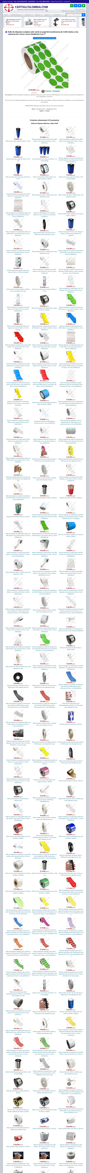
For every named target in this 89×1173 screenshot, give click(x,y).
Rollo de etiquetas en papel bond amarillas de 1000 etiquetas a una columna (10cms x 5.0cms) (44, 761)
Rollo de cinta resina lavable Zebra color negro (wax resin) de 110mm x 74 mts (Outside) (18, 327)
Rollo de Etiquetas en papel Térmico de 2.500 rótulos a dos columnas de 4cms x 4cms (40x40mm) (18, 629)
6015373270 (23, 1)
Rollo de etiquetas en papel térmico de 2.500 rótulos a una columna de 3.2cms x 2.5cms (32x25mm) (44, 365)
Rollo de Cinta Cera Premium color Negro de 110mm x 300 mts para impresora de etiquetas (71, 233)
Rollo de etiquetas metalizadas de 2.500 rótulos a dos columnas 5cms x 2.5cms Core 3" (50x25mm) (18, 1165)
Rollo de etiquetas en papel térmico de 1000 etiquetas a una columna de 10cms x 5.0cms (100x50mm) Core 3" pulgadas (71, 516)
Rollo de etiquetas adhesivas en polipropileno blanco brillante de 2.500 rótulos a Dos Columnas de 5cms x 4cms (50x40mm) (18, 610)
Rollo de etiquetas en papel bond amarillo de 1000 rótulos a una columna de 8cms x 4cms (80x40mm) (44, 327)
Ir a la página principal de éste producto (44, 38)
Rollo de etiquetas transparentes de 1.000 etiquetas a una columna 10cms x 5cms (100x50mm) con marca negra (44, 1072)
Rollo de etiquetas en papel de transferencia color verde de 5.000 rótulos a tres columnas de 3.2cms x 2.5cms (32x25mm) (44, 648)
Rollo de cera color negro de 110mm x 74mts (18, 141)
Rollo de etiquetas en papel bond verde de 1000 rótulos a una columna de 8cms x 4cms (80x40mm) (70, 309)
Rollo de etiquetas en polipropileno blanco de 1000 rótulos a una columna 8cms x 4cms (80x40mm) (18, 233)
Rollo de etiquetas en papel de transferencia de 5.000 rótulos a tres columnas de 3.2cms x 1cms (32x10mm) (70, 159)
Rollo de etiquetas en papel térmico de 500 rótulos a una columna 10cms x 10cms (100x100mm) (18, 761)
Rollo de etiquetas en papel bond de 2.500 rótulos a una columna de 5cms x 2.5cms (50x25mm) (18, 252)
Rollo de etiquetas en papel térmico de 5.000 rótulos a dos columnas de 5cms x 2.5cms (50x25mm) (18, 856)
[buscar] (83, 14)
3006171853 (45, 1)
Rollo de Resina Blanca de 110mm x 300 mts (70, 1128)
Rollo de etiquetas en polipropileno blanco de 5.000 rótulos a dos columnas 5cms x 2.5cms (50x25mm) (18, 1032)
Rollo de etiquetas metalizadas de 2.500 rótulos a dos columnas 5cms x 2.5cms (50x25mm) (71, 1146)
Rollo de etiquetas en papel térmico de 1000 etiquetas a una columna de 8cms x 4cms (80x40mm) (71, 592)
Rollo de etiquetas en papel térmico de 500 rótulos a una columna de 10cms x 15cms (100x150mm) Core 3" (44, 573)
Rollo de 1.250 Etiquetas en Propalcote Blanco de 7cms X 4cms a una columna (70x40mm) (44, 214)
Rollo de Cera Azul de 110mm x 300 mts (71, 724)
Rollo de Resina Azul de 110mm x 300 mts (44, 1128)
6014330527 (31, 1)
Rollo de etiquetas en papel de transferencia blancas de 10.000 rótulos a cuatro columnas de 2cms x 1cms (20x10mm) (70, 271)
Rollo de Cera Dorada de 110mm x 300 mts (71, 780)
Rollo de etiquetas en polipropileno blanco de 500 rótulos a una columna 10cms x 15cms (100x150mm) (18, 818)
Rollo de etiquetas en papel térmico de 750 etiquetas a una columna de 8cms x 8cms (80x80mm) (71, 290)
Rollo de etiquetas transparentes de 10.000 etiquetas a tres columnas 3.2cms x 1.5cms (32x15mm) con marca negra (71, 973)
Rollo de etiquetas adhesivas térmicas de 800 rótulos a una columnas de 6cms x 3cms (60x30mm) (44, 141)
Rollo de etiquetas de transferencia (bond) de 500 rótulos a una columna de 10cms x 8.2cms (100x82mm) (70, 252)
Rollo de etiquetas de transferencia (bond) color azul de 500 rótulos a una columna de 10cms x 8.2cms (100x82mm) (18, 384)
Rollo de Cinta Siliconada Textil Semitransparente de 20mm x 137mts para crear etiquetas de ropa (71, 705)
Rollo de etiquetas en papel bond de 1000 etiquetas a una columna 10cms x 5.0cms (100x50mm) (18, 365)
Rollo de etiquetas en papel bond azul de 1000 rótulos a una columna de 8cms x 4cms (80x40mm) (70, 327)
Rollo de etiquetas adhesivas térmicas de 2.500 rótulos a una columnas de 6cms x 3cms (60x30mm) (44, 441)
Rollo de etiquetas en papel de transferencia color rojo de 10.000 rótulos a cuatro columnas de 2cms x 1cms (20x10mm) (44, 705)
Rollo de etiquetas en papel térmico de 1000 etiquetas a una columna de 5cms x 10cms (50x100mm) (71, 667)
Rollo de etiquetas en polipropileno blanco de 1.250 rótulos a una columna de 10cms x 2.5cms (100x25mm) (70, 346)
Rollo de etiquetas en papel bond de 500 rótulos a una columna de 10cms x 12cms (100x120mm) (18, 592)
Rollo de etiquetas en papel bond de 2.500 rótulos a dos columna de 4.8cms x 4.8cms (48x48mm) (44, 667)
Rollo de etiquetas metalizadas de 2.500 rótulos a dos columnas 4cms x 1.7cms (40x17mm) (44, 1146)
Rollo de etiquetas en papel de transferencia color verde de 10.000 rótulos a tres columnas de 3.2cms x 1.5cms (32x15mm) (18, 911)
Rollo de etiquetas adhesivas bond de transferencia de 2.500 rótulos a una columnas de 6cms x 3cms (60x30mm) (71, 422)
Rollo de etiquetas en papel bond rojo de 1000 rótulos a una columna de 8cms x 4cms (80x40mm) (18, 346)
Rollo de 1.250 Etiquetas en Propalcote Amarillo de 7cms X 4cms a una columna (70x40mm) (18, 403)
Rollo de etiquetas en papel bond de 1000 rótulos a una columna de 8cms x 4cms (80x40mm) (18, 195)
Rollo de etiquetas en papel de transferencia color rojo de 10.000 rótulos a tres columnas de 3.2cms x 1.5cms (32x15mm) (71, 892)
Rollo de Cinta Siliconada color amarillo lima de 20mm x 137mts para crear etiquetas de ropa (18, 478)
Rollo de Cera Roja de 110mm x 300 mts (71, 497)
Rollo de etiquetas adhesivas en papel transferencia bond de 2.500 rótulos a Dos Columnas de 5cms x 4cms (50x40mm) (70, 384)
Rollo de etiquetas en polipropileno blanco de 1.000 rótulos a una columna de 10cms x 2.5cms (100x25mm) (18, 214)
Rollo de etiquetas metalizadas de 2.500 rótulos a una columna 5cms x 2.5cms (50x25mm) (44, 1165)
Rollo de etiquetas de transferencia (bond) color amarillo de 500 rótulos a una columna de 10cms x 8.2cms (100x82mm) (71, 365)
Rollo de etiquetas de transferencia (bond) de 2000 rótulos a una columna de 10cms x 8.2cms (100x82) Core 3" (70, 1110)
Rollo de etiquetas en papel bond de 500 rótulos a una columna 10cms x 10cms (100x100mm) (18, 309)
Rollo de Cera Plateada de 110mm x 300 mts (44, 497)
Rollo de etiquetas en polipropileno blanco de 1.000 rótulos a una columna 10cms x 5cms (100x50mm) (44, 629)
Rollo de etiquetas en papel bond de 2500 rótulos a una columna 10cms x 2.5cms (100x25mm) (70, 573)
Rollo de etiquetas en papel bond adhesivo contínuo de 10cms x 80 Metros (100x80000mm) (44, 799)
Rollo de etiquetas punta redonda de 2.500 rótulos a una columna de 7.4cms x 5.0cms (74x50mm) (71, 1165)
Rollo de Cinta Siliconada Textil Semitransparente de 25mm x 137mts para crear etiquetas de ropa (44, 837)
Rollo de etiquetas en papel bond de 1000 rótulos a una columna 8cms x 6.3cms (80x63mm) (18, 441)
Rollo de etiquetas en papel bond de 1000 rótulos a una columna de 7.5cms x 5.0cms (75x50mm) (44, 271)
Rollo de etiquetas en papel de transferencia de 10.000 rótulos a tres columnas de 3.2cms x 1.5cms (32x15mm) (44, 592)
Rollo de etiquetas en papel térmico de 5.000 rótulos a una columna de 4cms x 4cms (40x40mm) (18, 1012)
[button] (82, 22)
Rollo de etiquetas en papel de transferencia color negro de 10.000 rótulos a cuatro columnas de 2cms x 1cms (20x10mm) (18, 705)
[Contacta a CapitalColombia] (26, 7)
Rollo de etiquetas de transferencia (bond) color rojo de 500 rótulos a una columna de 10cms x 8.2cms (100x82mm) (44, 384)
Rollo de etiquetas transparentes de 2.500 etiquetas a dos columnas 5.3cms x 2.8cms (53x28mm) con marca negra (18, 743)
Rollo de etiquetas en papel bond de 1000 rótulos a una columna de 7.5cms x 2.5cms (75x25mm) (71, 141)
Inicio (6, 14)
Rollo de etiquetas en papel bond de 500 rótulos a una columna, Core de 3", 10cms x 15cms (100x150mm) (18, 554)
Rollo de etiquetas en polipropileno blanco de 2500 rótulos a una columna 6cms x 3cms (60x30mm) (18, 460)
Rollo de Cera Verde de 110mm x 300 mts (18, 516)
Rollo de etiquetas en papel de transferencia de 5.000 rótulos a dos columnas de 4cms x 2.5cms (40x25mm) (18, 497)
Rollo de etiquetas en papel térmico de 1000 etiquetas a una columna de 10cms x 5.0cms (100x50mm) (44, 516)
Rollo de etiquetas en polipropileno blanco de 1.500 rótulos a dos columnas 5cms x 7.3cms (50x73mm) (70, 818)
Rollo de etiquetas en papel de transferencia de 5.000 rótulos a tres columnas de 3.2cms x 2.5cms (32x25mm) (70, 441)
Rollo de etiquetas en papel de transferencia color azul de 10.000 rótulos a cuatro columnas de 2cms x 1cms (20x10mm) (71, 686)
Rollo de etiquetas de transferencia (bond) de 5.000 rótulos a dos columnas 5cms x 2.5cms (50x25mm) (18, 648)
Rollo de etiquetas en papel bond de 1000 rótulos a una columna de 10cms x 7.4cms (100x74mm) (18, 780)
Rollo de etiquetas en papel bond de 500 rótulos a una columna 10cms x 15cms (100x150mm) (18, 422)
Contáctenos (67, 1)
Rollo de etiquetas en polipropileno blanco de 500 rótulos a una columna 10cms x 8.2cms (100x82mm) (18, 535)
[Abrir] (9, 22)
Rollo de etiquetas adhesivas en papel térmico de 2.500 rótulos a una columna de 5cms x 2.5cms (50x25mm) (71, 403)
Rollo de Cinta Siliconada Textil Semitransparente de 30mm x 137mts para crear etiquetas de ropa (18, 993)
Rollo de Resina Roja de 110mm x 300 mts (18, 1146)
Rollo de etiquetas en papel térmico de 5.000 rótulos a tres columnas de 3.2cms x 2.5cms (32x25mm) (44, 554)
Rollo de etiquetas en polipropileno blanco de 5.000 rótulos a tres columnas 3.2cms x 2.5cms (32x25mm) (18, 724)
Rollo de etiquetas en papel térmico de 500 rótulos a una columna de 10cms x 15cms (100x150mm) (71, 554)
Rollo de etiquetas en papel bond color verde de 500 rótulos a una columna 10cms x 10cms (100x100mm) (44, 535)
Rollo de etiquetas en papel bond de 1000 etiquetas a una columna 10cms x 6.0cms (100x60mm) (70, 478)
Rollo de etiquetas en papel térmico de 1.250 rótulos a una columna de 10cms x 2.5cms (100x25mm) (44, 346)
